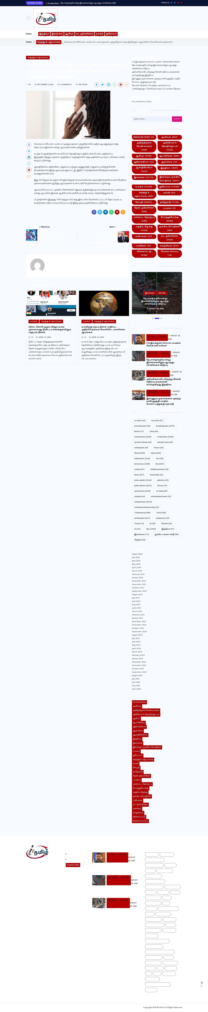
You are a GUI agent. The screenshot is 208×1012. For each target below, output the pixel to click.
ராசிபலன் (144, 236)
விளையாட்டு (144, 253)
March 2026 (137, 571)
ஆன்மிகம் (169, 162)
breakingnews (165, 426)
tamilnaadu (142, 518)
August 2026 (137, 554)
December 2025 (139, 581)
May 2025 (136, 605)
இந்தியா (44, 34)
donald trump (165, 442)
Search (177, 119)
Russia (162, 486)
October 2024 (138, 628)
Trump (139, 524)
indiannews (142, 459)
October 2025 (138, 588)
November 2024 (139, 625)
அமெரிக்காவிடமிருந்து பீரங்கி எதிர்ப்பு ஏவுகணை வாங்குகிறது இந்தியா (92, 3)
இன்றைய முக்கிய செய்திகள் (169, 179)
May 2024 (136, 645)
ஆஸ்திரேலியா (144, 170)
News (139, 475)
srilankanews (143, 502)
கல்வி (169, 193)
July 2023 (136, 679)
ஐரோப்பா (111, 34)
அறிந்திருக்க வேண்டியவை (144, 146)
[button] (152, 318)
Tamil (161, 513)
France (159, 448)
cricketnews (165, 437)
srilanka (139, 496)
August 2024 (137, 635)
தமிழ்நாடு (169, 202)
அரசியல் (169, 137)
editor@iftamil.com (36, 874)
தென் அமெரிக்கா (144, 210)
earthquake (141, 448)
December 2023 (139, 662)
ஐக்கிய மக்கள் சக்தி (167, 534)
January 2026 (137, 578)
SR (32, 337)
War (151, 529)
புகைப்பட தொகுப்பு (144, 219)
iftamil (139, 453)
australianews (142, 426)
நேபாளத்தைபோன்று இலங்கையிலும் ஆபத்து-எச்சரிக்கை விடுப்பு (154, 67)
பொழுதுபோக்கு (170, 219)
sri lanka (161, 491)
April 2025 (136, 608)
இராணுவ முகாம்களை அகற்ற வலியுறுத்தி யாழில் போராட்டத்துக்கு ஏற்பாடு (156, 80)
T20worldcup (142, 513)
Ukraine (166, 524)
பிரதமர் (140, 540)
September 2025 (139, 591)
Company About (74, 854)
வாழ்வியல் (169, 246)
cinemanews (142, 437)
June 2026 (136, 561)
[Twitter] (174, 3)
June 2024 (136, 642)
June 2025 (136, 601)
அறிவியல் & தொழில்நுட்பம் (170, 146)
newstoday (156, 475)
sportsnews (142, 491)
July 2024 (136, 638)
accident (140, 421)
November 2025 (139, 584)
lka (160, 464)
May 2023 (136, 686)
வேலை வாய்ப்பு (170, 253)
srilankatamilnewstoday (146, 507)
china (154, 431)
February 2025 (138, 615)
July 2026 (136, 557)
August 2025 (137, 595)
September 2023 (139, 672)
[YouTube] (177, 3)
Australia (157, 421)
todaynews (162, 518)
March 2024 (137, 652)
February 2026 (138, 574)
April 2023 (136, 689)
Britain (139, 431)
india (156, 453)
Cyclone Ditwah (143, 442)
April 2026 (136, 568)
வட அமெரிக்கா (84, 34)
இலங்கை (57, 34)
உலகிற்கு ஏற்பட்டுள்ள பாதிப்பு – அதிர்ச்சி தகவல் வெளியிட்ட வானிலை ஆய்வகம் (103, 330)
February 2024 (138, 655)
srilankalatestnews (161, 496)
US (137, 529)
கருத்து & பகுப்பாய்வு (48, 42)
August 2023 (137, 675)
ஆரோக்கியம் (144, 162)
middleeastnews (159, 469)
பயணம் (169, 208)
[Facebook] (170, 3)
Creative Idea (73, 865)
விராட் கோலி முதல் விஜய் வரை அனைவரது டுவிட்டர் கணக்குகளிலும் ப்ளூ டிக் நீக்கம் (50, 330)
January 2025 (137, 618)
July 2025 (136, 598)
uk (153, 524)
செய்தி (143, 202)
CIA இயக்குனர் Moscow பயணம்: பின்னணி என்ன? (156, 62)
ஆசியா (69, 34)
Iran (159, 459)
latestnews (142, 464)
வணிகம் (143, 246)
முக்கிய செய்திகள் (169, 229)
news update (143, 480)
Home (29, 34)
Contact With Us (74, 859)
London (139, 469)
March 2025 (137, 611)
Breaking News (143, 137)
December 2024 (139, 621)
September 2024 (139, 632)
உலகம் (100, 34)
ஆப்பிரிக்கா (169, 156)
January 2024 (137, 659)
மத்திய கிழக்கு (144, 229)
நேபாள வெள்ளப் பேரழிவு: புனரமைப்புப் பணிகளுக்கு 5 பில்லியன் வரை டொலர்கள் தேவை (156, 87)
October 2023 (138, 669)
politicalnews (143, 486)
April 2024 (136, 648)
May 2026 (136, 564)
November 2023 (139, 665)
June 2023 (136, 682)
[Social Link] (180, 3)
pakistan (163, 480)
